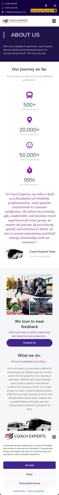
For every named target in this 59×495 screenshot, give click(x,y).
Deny (29, 474)
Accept (29, 465)
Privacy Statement (35, 491)
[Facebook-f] (45, 5)
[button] (54, 437)
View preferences (29, 483)
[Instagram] (54, 5)
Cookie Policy (19, 491)
